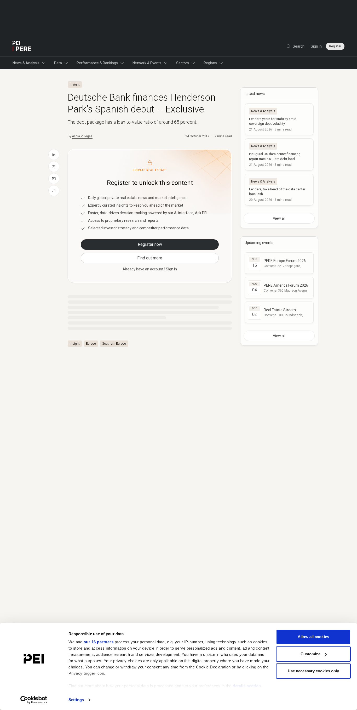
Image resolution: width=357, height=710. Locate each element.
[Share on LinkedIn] (53, 154)
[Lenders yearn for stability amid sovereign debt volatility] (279, 119)
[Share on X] (53, 166)
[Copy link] (53, 190)
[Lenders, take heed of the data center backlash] (279, 189)
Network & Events (147, 63)
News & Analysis (26, 63)
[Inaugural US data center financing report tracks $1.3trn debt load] (279, 154)
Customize (310, 654)
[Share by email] (53, 178)
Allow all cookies (313, 636)
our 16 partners (99, 642)
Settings (76, 699)
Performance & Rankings (97, 63)
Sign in (316, 46)
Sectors (182, 63)
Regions (210, 63)
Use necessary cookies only (313, 671)
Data (58, 63)
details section (247, 686)
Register (335, 46)
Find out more (149, 257)
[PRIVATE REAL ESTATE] (22, 46)
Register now (150, 244)
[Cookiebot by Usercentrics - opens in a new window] (34, 700)
